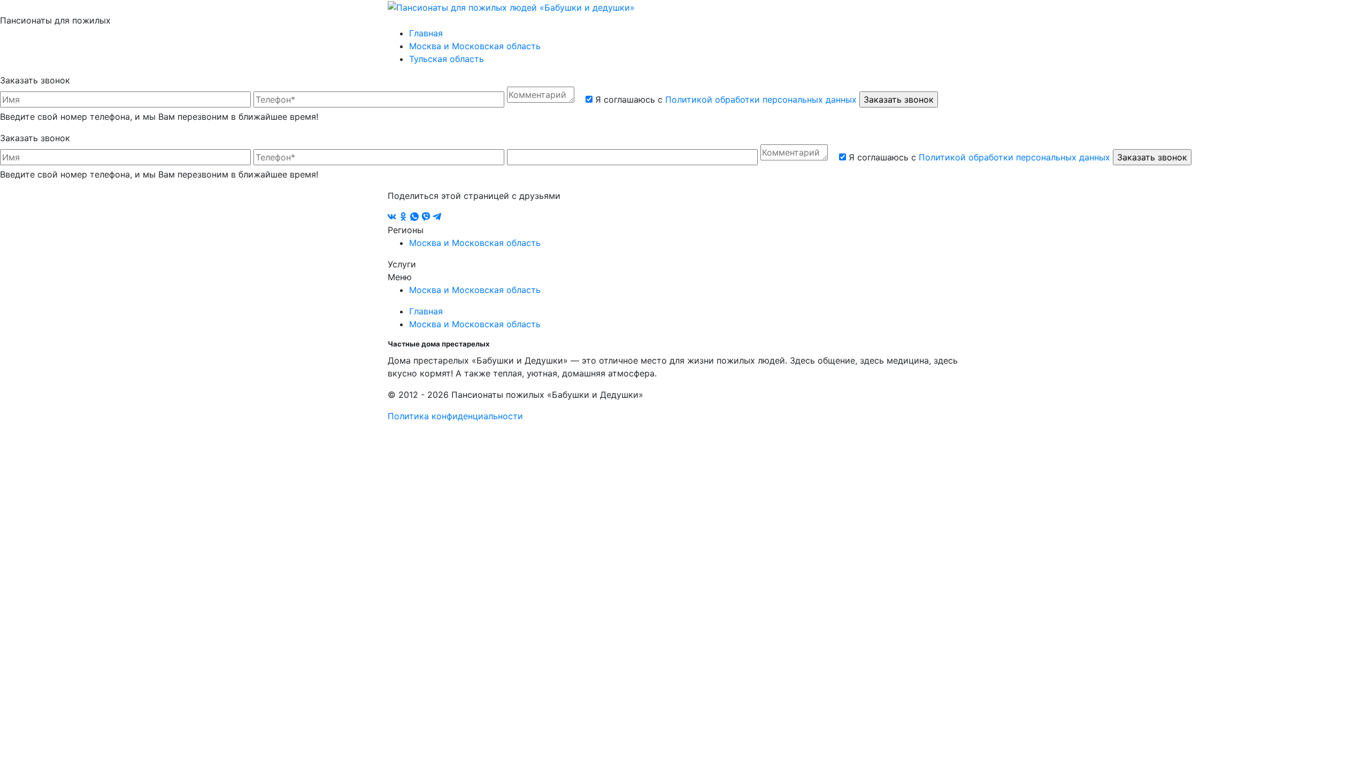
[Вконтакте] (393, 217)
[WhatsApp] (415, 217)
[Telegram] (437, 217)
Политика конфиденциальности (455, 416)
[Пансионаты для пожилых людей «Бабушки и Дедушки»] (511, 6)
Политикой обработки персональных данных (761, 99)
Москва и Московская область (475, 46)
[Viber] (427, 217)
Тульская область (446, 58)
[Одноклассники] (404, 217)
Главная (426, 33)
